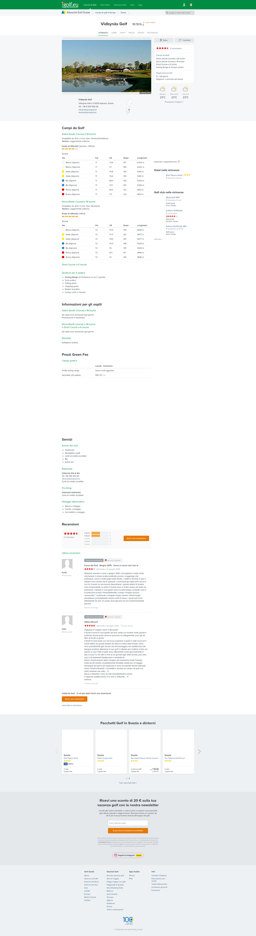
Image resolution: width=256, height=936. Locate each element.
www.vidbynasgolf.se (87, 112)
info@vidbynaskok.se (71, 478)
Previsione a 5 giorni (173, 102)
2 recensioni (176, 48)
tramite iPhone (127, 626)
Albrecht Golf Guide (78, 12)
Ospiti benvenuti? (164, 72)
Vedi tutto (157, 239)
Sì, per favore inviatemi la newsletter (128, 830)
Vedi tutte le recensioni (71, 705)
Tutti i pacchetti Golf (127, 783)
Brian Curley (80, 138)
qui (121, 844)
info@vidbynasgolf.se (88, 109)
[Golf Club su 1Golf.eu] (69, 5)
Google (95, 607)
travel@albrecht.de (104, 842)
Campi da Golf (162, 55)
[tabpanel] (128, 753)
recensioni (69, 537)
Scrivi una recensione (136, 538)
